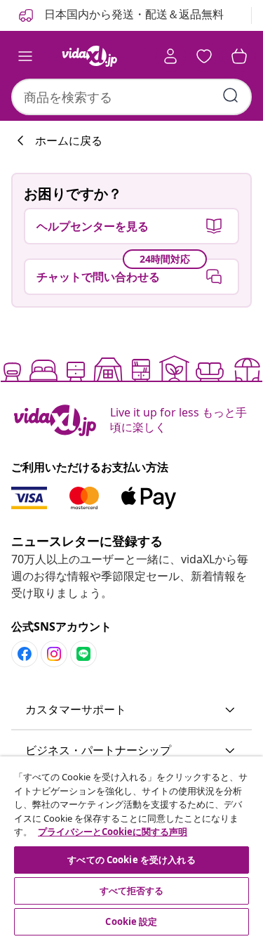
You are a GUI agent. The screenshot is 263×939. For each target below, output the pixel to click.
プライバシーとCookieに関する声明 (112, 831)
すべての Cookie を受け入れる (131, 859)
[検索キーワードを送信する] (231, 95)
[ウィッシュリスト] (204, 56)
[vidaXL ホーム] (90, 56)
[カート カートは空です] (239, 56)
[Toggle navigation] (25, 56)
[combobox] (131, 97)
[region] (131, 847)
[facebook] (25, 654)
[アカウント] (170, 56)
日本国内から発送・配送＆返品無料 (132, 14)
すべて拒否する (132, 890)
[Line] (83, 654)
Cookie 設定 (131, 921)
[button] (131, 710)
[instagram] (54, 654)
